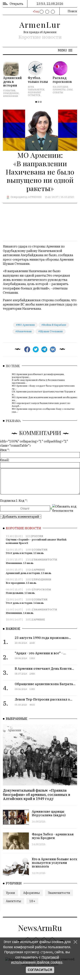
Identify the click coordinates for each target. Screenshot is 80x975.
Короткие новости (40, 37)
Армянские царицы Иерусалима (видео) (49, 813)
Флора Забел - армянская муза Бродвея (53, 836)
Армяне (39, 569)
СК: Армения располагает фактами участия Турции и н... (43, 393)
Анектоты (13, 901)
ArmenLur (40, 24)
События (40, 549)
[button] (65, 50)
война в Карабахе (54, 324)
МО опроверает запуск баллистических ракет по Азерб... (41, 404)
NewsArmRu (40, 928)
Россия (37, 536)
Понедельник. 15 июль (20, 593)
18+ (32, 901)
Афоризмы (31, 893)
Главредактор (18, 197)
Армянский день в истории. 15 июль (28, 573)
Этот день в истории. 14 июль (25, 603)
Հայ (35, 11)
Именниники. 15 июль (19, 563)
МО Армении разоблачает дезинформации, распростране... (38, 375)
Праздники (42, 579)
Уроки (10, 893)
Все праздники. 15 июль (21, 583)
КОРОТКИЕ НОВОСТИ (23, 528)
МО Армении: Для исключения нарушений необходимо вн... (44, 398)
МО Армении (26, 324)
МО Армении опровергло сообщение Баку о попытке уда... (43, 410)
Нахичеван (24, 331)
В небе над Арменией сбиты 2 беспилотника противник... (38, 381)
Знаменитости (45, 559)
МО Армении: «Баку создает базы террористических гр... (43, 387)
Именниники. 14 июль (19, 613)
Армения (35, 197)
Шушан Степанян (51, 331)
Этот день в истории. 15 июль (25, 553)
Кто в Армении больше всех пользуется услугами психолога (54, 862)
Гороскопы (42, 589)
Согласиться (40, 970)
